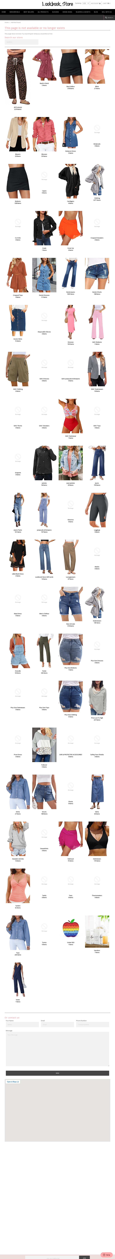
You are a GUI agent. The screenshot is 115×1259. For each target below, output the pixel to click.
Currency (78, 3)
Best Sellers (29, 12)
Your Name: (10, 1021)
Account (95, 3)
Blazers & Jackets (83, 12)
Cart (106, 3)
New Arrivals (15, 12)
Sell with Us (107, 12)
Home (4, 12)
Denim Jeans (67, 12)
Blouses (55, 12)
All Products (43, 12)
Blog (96, 12)
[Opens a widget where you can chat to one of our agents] (106, 1255)
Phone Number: (81, 1021)
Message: (9, 1031)
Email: (43, 1021)
